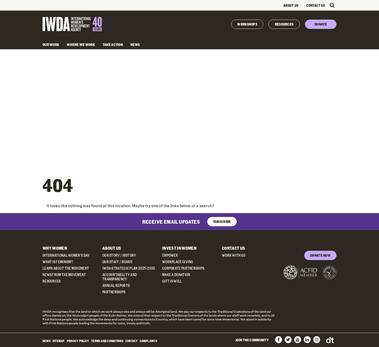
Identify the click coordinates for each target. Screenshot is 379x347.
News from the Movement (64, 274)
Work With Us (233, 255)
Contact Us (315, 5)
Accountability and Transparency (119, 276)
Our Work (51, 44)
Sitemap (59, 341)
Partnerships (114, 292)
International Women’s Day (66, 255)
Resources (284, 24)
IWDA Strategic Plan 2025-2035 (128, 268)
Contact (131, 341)
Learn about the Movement (66, 268)
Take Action (113, 44)
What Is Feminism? (58, 262)
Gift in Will (172, 281)
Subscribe (222, 221)
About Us (290, 5)
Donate (321, 24)
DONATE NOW (320, 255)
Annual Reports (116, 285)
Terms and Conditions (107, 341)
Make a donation (176, 274)
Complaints (148, 341)
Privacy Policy (78, 341)
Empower (170, 255)
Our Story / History (119, 255)
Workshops (247, 24)
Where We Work (81, 44)
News (135, 44)
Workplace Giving (177, 262)
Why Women (55, 248)
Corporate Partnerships (183, 268)
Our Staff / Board (117, 262)
